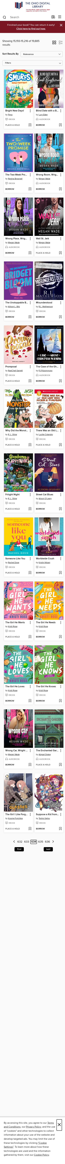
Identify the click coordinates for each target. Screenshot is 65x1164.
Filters (8, 63)
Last (48, 849)
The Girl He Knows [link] (46, 686)
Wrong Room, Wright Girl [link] (47, 174)
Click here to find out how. (31, 28)
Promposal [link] (11, 366)
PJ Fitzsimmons (45, 370)
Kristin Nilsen (44, 562)
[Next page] (53, 842)
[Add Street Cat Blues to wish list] (60, 509)
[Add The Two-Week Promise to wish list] (30, 189)
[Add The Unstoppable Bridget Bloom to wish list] (30, 317)
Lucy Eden (43, 114)
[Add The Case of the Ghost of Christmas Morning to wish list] (60, 381)
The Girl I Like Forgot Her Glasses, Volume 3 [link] (17, 814)
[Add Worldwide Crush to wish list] (60, 573)
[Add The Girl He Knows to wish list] (60, 701)
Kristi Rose (12, 626)
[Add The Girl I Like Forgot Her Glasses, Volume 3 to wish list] (30, 829)
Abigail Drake (45, 754)
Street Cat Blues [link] (44, 494)
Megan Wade (44, 178)
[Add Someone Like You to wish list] (30, 573)
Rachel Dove (13, 562)
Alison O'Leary (45, 498)
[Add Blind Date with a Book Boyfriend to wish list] (60, 125)
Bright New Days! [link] (14, 110)
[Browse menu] (60, 17)
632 (19, 842)
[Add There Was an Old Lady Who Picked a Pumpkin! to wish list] (60, 445)
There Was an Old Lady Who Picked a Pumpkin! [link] (47, 430)
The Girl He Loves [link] (14, 686)
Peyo (10, 114)
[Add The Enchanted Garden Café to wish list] (60, 765)
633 (26, 842)
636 (47, 842)
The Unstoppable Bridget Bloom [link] (17, 302)
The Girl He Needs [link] (46, 622)
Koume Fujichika (15, 818)
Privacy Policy (33, 1126)
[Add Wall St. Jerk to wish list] (60, 253)
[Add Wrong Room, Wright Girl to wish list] (60, 189)
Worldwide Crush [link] (45, 558)
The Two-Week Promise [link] (17, 174)
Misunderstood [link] (44, 302)
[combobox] (26, 17)
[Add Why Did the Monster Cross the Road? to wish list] (30, 445)
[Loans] (53, 17)
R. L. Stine (12, 434)
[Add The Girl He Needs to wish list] (60, 637)
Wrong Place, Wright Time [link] (17, 238)
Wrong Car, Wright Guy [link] (17, 750)
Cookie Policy (41, 1154)
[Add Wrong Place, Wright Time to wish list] (30, 253)
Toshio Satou (44, 818)
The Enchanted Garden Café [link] (47, 750)
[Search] (4, 17)
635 (40, 842)
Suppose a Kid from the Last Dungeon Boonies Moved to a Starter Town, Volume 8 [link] (47, 814)
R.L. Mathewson (46, 306)
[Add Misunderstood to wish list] (60, 317)
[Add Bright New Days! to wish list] (30, 125)
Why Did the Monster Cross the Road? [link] (17, 430)
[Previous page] (14, 842)
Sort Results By (10, 53)
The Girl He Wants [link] (15, 622)
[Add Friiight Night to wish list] (30, 509)
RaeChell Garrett (15, 370)
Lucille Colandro (46, 434)
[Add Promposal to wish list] (30, 381)
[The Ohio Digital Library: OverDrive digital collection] (32, 7)
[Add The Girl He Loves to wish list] (30, 701)
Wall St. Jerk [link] (42, 238)
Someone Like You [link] (15, 558)
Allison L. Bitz (14, 306)
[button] (54, 43)
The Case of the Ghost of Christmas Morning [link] (47, 366)
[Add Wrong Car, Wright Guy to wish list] (30, 765)
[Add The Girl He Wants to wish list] (30, 637)
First (19, 849)
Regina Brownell (15, 178)
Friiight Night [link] (12, 494)
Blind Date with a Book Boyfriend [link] (47, 110)
